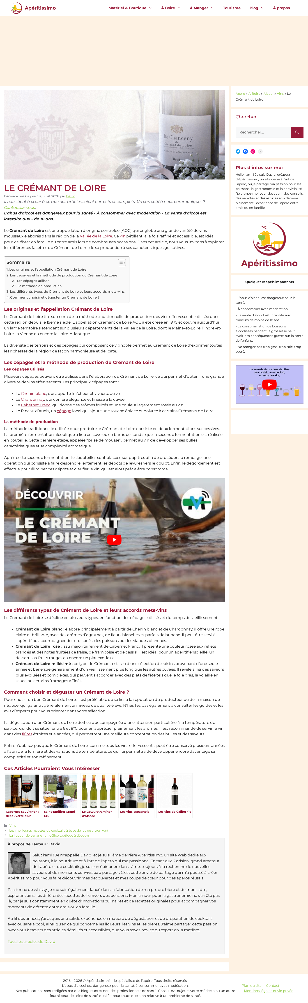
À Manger (199, 8)
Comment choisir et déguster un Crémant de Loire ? (55, 297)
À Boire (168, 8)
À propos (281, 8)
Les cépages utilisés (33, 281)
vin (122, 236)
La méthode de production (40, 286)
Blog (254, 8)
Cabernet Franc (36, 405)
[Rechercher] (297, 132)
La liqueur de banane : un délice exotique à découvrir (50, 835)
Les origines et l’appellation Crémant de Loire (47, 269)
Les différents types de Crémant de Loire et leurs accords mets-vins (67, 291)
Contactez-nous (19, 207)
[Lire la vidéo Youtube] (114, 540)
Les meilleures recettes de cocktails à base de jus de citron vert (58, 830)
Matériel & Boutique (127, 8)
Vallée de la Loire (96, 236)
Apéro (240, 94)
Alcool (269, 94)
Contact (272, 985)
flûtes (27, 734)
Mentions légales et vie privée (268, 991)
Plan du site (252, 985)
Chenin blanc (33, 393)
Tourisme (232, 8)
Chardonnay (32, 399)
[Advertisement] (154, 50)
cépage (64, 411)
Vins (12, 826)
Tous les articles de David (31, 941)
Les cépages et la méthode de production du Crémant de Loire (63, 275)
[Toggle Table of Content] (120, 263)
